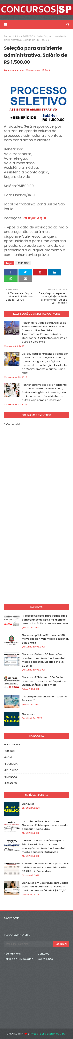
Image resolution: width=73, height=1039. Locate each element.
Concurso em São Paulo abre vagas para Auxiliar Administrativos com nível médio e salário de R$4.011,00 (45, 886)
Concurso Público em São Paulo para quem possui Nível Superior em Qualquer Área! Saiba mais (45, 681)
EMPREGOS (29, 36)
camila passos (15, 70)
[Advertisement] (36, 560)
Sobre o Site (45, 959)
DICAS (8, 757)
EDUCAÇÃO (11, 770)
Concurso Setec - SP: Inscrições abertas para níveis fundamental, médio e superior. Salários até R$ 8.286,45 (43, 660)
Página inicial (12, 36)
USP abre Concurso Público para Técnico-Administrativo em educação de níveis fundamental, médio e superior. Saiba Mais (43, 846)
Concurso (28, 714)
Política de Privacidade (18, 959)
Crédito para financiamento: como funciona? (44, 698)
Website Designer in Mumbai (48, 1033)
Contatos (43, 954)
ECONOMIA (11, 763)
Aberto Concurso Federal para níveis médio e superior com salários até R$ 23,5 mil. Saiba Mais (45, 867)
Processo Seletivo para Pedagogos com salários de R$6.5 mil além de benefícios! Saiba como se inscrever (45, 619)
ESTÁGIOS (11, 783)
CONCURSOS (12, 744)
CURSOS (10, 751)
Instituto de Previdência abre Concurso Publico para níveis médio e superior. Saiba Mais (45, 825)
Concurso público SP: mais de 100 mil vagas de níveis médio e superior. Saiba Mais (45, 639)
